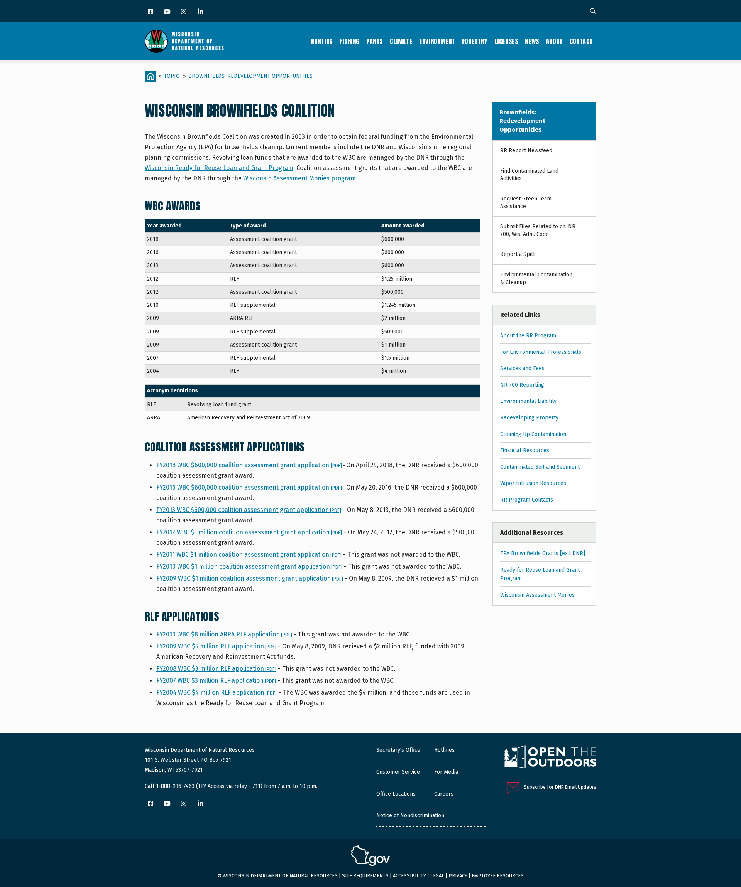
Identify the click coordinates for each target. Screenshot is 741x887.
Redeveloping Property (529, 417)
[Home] (184, 41)
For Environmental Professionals (540, 352)
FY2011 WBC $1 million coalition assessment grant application (249, 554)
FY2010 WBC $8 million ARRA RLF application (224, 634)
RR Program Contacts (526, 500)
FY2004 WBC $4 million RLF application (216, 692)
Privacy (457, 876)
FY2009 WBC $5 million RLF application (216, 646)
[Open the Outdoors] (550, 758)
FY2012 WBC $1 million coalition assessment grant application (249, 532)
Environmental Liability (528, 401)
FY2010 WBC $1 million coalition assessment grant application (249, 566)
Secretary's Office (398, 750)
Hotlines (444, 750)
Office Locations (396, 794)
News (532, 41)
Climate (401, 41)
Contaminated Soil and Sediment (540, 467)
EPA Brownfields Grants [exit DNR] (542, 553)
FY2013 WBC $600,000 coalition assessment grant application (248, 509)
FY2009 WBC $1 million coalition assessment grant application (249, 578)
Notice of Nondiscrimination (410, 815)
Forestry (474, 41)
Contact (581, 41)
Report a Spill (517, 254)
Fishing (349, 41)
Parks (374, 41)
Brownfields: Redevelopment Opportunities (250, 76)
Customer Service (398, 772)
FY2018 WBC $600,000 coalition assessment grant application (243, 465)
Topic (171, 76)
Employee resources (498, 876)
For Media (446, 772)
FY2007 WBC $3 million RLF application (216, 680)
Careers (443, 794)
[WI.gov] (370, 856)
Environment (437, 41)
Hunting (322, 41)
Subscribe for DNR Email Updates (560, 787)
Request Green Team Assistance (526, 202)
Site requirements (365, 876)
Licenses (506, 41)
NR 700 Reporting (522, 385)
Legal (437, 876)
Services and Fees (522, 368)
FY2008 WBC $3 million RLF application (216, 668)
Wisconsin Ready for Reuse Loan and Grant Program (219, 168)
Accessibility (409, 876)
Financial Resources (524, 450)
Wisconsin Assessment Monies (537, 595)
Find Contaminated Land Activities (529, 175)
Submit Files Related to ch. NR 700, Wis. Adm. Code (537, 230)
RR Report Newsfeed (526, 150)
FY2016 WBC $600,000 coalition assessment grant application (243, 487)
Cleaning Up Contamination (533, 434)
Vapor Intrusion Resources (533, 483)
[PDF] (336, 465)
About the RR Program (528, 335)
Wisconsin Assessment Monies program (299, 178)
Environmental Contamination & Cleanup (536, 278)
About (554, 41)
